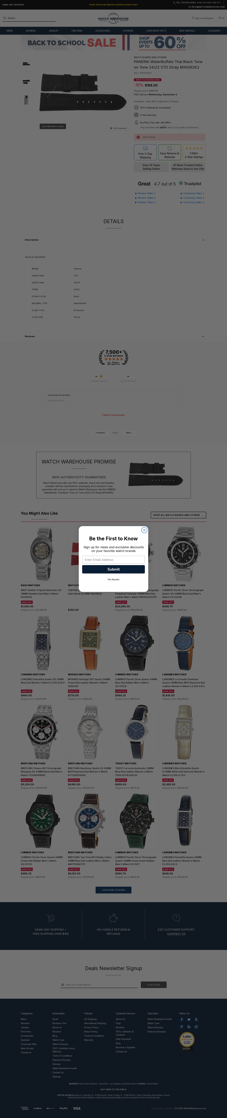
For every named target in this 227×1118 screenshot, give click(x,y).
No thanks (113, 579)
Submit (113, 569)
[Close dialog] (144, 530)
